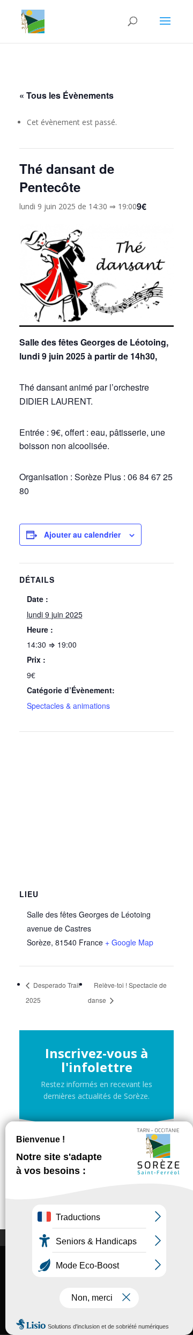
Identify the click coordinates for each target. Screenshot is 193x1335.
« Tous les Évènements (66, 95)
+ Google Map (129, 942)
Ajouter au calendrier (82, 534)
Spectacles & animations (68, 705)
